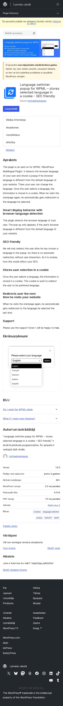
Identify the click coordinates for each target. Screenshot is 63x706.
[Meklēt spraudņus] (34, 33)
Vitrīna (36, 587)
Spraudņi (37, 598)
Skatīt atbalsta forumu (15, 569)
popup (39, 518)
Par (5, 587)
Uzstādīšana (13, 134)
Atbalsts (10, 150)
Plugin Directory (10, 13)
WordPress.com (11, 637)
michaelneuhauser (37, 100)
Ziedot (36, 623)
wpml (56, 518)
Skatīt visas (53, 548)
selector (48, 518)
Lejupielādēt (11, 109)
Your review (9, 548)
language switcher (51, 512)
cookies (37, 512)
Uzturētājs (8, 598)
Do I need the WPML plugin (18, 409)
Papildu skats (10, 526)
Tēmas (36, 593)
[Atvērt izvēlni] (58, 4)
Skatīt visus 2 (54, 505)
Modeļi (36, 603)
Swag (37, 628)
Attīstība (10, 142)
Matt (5, 642)
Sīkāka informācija (16, 119)
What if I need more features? (19, 418)
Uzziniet (7, 612)
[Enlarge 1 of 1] (56, 344)
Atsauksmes (12, 127)
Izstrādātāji (9, 623)
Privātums (8, 603)
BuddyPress (9, 653)
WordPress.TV (10, 628)
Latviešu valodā (18, 666)
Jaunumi (7, 593)
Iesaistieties (39, 612)
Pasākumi (38, 617)
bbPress (7, 648)
